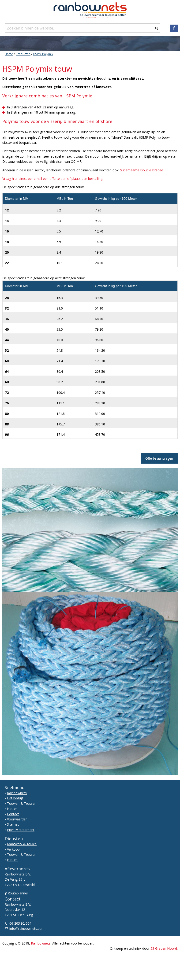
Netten (12, 808)
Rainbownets (17, 793)
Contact (13, 814)
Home (9, 54)
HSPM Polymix (43, 54)
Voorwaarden (17, 819)
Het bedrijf (15, 798)
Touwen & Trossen (21, 803)
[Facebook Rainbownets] (174, 28)
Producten (23, 54)
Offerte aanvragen (159, 458)
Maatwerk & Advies (22, 844)
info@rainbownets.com (27, 928)
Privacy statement (20, 829)
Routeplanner (18, 893)
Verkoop (13, 849)
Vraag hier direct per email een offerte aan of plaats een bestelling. (52, 178)
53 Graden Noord (163, 948)
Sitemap (13, 824)
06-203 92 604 (20, 923)
